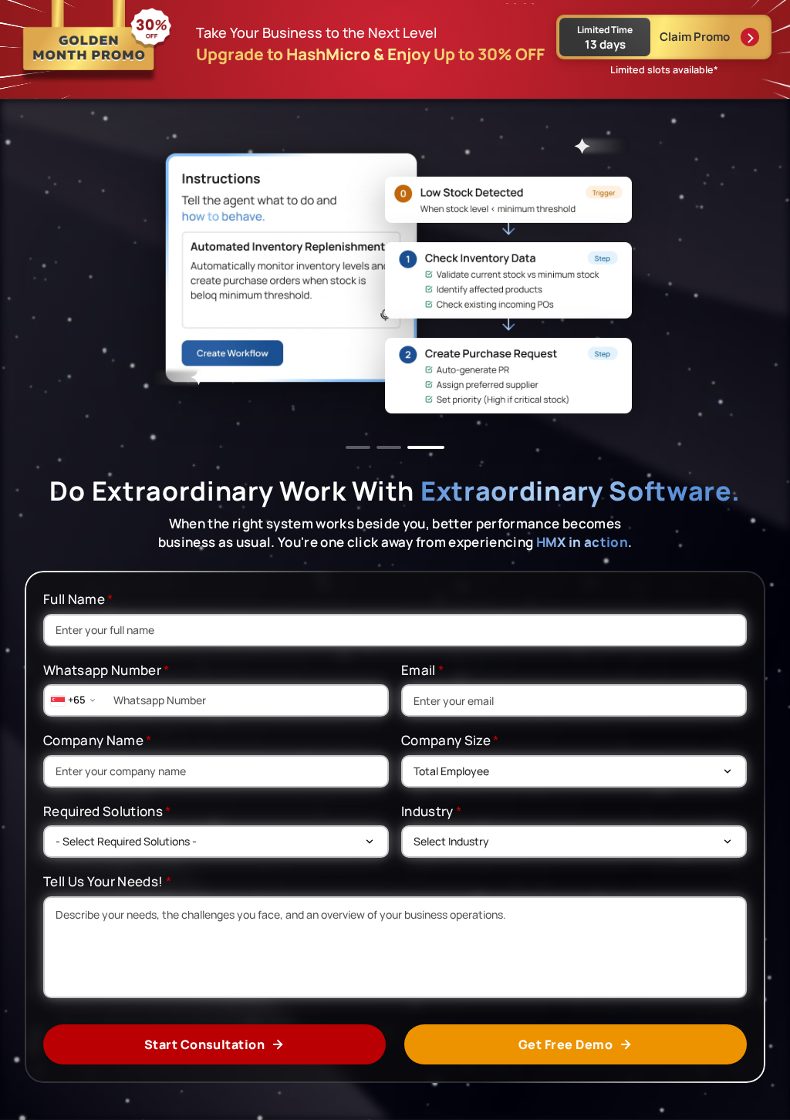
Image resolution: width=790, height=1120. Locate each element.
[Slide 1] (358, 447)
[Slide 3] (425, 447)
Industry (431, 811)
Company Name (98, 740)
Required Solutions (107, 811)
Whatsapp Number (106, 670)
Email (422, 670)
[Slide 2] (388, 447)
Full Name (78, 599)
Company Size (450, 740)
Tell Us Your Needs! (107, 881)
